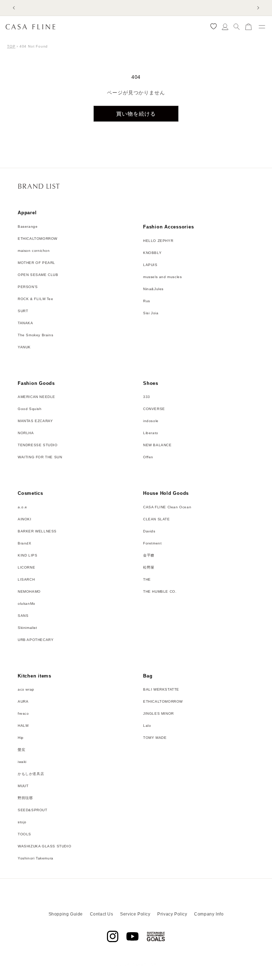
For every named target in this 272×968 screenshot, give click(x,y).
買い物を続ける (136, 114)
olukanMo (26, 603)
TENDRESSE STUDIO (38, 445)
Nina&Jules (153, 289)
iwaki (22, 762)
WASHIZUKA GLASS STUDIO (44, 846)
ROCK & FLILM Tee (35, 299)
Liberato (150, 433)
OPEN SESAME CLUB (38, 275)
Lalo (147, 726)
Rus (146, 301)
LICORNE (26, 567)
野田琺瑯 (25, 798)
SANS (23, 616)
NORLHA (26, 433)
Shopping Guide (66, 914)
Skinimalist (27, 628)
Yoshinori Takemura (35, 858)
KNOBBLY (152, 253)
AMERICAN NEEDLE (36, 397)
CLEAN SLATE (156, 519)
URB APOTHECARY (35, 640)
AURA (23, 701)
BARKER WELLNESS (37, 531)
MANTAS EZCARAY (35, 421)
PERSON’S (28, 287)
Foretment (152, 543)
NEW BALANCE (157, 445)
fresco (23, 713)
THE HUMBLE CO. (159, 591)
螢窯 (21, 750)
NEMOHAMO (29, 591)
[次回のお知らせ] (258, 8)
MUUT (23, 786)
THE (147, 579)
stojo (22, 822)
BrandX (25, 543)
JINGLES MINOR (158, 713)
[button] (236, 27)
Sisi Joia (150, 313)
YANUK (24, 347)
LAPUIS (150, 265)
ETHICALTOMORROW (37, 238)
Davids (149, 531)
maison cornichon (34, 251)
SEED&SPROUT (32, 810)
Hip (21, 738)
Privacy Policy (172, 914)
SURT (23, 311)
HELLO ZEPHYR (158, 241)
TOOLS (24, 834)
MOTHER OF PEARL (36, 263)
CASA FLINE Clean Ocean (167, 507)
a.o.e (22, 507)
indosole (151, 421)
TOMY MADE (154, 738)
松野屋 (148, 567)
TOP (11, 46)
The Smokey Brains (35, 335)
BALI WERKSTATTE (161, 689)
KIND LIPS (27, 555)
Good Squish (30, 409)
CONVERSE (154, 409)
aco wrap (26, 689)
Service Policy (135, 914)
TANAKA (25, 323)
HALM (23, 726)
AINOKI (25, 519)
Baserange (28, 226)
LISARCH (26, 579)
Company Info (208, 914)
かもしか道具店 (31, 774)
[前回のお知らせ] (14, 8)
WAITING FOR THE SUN (40, 457)
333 (146, 397)
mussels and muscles (162, 277)
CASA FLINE (144, 965)
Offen (148, 457)
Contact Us (101, 914)
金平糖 (148, 555)
